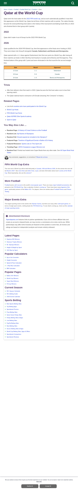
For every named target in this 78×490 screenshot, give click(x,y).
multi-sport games (63, 203)
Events (10, 9)
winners (28, 173)
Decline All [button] (30, 486)
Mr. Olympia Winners (13, 244)
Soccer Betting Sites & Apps (15, 328)
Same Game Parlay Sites (14, 315)
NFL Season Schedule (13, 291)
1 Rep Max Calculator (13, 265)
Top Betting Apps (12, 306)
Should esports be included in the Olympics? (32, 137)
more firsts (21, 170)
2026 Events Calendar (13, 296)
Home (5, 9)
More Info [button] (39, 481)
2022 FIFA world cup (33, 18)
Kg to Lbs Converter (13, 257)
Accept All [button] (48, 486)
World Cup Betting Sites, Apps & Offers (18, 331)
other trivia (31, 170)
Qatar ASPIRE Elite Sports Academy (19, 116)
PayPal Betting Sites (13, 323)
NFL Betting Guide (12, 294)
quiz (37, 170)
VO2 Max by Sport (12, 250)
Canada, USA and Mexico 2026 (45, 168)
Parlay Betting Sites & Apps (15, 317)
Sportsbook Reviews (13, 337)
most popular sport (36, 185)
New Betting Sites (12, 326)
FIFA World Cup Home (14, 113)
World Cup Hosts (12, 109)
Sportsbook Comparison (14, 334)
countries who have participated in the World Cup (29, 106)
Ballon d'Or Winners (13, 275)
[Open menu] (5, 3)
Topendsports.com (12, 219)
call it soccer (18, 185)
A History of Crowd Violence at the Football (32, 130)
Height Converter (12, 260)
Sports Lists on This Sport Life (32, 144)
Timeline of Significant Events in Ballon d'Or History (35, 140)
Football (16, 9)
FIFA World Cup (18, 187)
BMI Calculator (11, 268)
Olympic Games (36, 203)
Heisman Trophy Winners (14, 242)
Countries (34, 9)
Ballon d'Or (28, 189)
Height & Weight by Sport (14, 247)
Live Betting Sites (12, 320)
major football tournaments (61, 185)
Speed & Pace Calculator (14, 263)
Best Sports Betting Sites (14, 304)
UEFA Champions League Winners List (31, 147)
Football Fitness (59, 189)
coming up (43, 187)
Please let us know (41, 157)
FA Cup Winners (11, 284)
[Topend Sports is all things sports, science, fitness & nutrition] (39, 3)
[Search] (72, 3)
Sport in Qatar (11, 120)
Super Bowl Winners (13, 281)
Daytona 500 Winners (13, 239)
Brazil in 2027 (11, 170)
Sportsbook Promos (13, 309)
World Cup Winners (12, 278)
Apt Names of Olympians (25, 133)
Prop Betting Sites (12, 312)
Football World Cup (25, 9)
